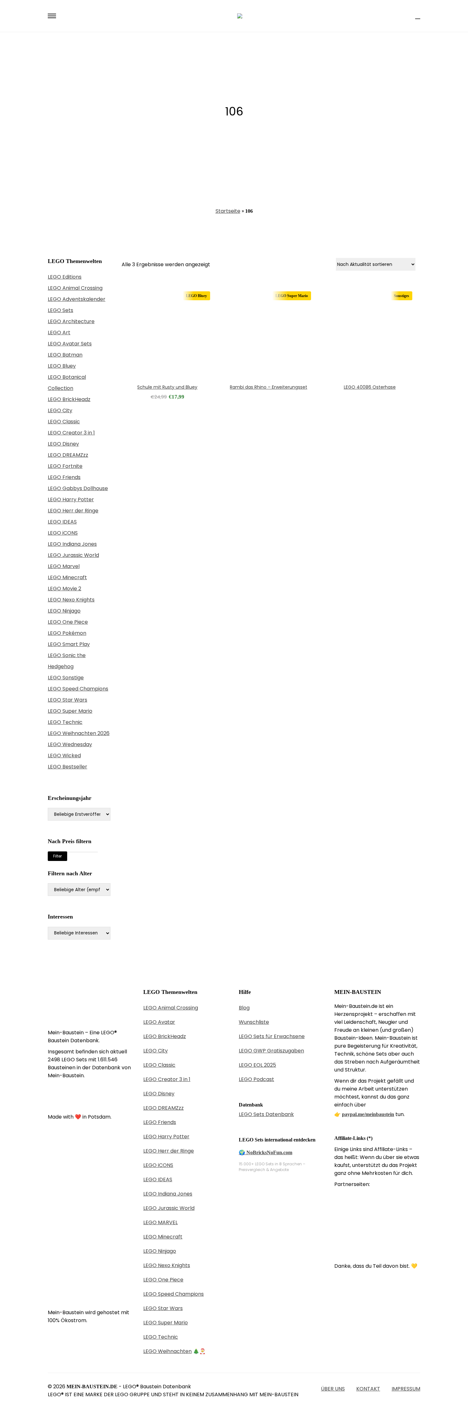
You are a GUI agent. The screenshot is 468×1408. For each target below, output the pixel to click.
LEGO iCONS (63, 533)
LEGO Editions (65, 277)
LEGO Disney (63, 443)
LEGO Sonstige (66, 677)
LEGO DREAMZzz (68, 455)
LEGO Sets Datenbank (266, 1114)
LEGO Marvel (64, 566)
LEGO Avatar (159, 1022)
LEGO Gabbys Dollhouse (78, 488)
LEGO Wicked (64, 755)
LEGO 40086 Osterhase (370, 387)
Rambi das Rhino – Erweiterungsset (268, 387)
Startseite (228, 211)
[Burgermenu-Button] (52, 16)
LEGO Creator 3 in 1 (71, 432)
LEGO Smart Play (69, 644)
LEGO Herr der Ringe (73, 510)
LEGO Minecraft (67, 577)
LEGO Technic (65, 722)
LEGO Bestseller (67, 766)
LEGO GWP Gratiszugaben (271, 1050)
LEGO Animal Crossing (75, 288)
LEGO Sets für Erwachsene (272, 1036)
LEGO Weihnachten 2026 (79, 733)
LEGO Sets (60, 310)
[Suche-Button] (406, 16)
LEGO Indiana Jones (72, 544)
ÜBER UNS (333, 1388)
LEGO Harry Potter (71, 499)
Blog (244, 1007)
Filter (57, 856)
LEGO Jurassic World (73, 555)
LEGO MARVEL (160, 1222)
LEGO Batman (65, 354)
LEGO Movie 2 (64, 588)
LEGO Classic (64, 421)
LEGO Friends (64, 477)
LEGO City (60, 410)
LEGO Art (59, 332)
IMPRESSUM (406, 1388)
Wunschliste (254, 1022)
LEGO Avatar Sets (70, 343)
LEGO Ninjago (64, 610)
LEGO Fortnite (65, 466)
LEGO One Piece (68, 622)
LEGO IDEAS (62, 521)
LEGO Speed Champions (78, 688)
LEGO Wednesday (70, 744)
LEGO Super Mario (70, 711)
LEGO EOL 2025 (257, 1065)
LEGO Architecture (71, 321)
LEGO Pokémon (67, 633)
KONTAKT (368, 1388)
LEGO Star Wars (67, 700)
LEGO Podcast (256, 1079)
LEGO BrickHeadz (69, 399)
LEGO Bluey (62, 366)
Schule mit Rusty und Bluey (167, 387)
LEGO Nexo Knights (71, 599)
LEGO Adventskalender (76, 299)
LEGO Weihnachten (167, 1351)
